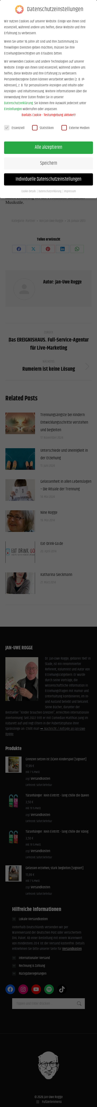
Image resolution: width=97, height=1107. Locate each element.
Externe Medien (79, 128)
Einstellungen (13, 109)
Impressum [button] (70, 191)
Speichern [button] (48, 163)
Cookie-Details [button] (28, 191)
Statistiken (47, 128)
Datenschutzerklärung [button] (50, 191)
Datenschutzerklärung (18, 103)
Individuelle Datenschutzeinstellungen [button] (48, 179)
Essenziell (18, 128)
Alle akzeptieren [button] (48, 147)
